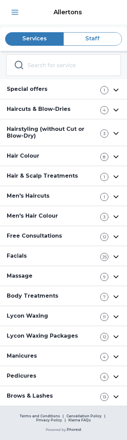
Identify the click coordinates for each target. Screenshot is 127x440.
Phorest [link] (74, 430)
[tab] (34, 39)
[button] (15, 12)
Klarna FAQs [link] (79, 420)
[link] (67, 12)
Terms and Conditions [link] (39, 416)
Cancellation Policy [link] (84, 416)
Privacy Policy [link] (49, 420)
